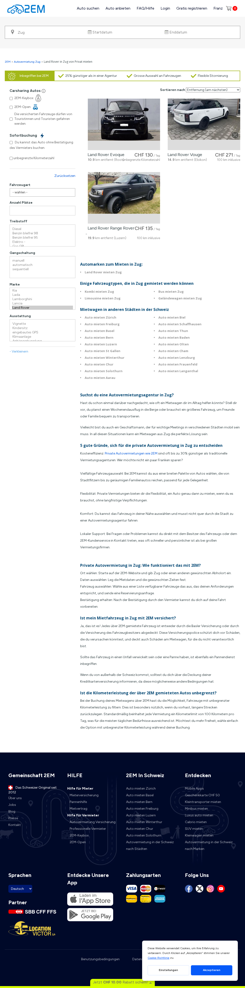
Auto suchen (88, 8)
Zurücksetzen (64, 176)
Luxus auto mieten (199, 815)
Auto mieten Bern (99, 337)
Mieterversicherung (84, 795)
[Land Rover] (42, 308)
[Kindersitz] (42, 328)
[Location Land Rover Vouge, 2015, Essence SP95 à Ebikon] (204, 124)
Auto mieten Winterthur (104, 357)
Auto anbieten (118, 8)
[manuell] (42, 260)
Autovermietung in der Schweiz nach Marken (209, 845)
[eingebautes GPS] (42, 332)
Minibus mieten (196, 809)
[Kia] (42, 290)
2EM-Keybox (79, 835)
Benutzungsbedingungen (100, 959)
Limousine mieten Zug (103, 298)
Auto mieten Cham (173, 351)
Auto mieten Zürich (100, 317)
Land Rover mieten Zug (103, 272)
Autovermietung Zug (27, 61)
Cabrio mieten (196, 822)
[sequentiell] (42, 269)
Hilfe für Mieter (80, 788)
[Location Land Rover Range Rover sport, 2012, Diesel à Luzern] (124, 198)
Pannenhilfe (78, 802)
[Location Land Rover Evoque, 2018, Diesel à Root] (124, 124)
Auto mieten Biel (171, 317)
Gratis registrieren (191, 8)
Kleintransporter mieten (203, 802)
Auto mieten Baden (174, 337)
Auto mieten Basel (99, 331)
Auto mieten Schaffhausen (179, 324)
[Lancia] (42, 303)
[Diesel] (42, 229)
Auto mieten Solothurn (103, 371)
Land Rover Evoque (105, 154)
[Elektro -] (42, 242)
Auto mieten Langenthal (178, 371)
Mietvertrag (78, 809)
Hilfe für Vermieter (83, 815)
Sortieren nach (172, 90)
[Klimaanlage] (42, 337)
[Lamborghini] (42, 299)
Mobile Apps (194, 788)
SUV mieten (194, 829)
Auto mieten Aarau (100, 378)
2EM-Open (78, 842)
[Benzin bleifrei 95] (42, 238)
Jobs (12, 805)
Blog (11, 811)
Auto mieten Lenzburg (176, 357)
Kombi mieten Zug (99, 291)
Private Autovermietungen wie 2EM (130, 453)
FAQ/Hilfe (145, 8)
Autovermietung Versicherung (93, 822)
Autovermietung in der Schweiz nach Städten (150, 845)
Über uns (15, 798)
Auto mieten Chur (99, 364)
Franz (218, 8)
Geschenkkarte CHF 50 (202, 795)
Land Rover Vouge (184, 154)
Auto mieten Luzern (101, 344)
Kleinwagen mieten (199, 835)
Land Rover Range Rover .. (110, 230)
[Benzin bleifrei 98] (42, 233)
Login (165, 8)
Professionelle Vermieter (88, 829)
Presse (13, 818)
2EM (8, 61)
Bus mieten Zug (171, 291)
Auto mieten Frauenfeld (177, 364)
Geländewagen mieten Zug (180, 298)
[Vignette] (42, 324)
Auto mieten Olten (173, 344)
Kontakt (14, 825)
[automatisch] (42, 265)
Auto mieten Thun (173, 331)
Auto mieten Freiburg (102, 324)
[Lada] (42, 295)
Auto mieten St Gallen (102, 351)
